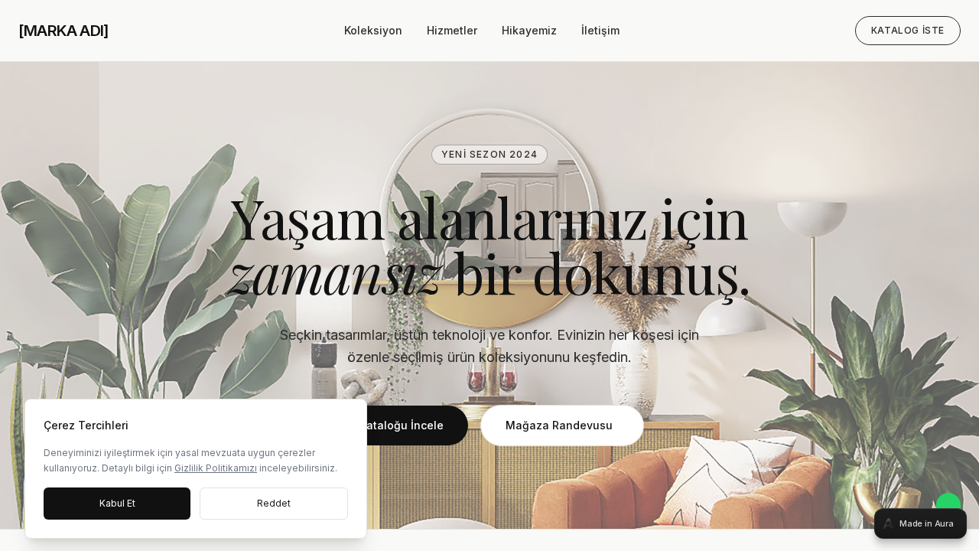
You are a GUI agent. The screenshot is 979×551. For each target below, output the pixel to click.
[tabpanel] (489, 275)
